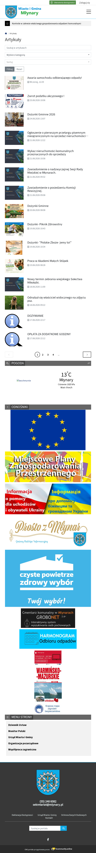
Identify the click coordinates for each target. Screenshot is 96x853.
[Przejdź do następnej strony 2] (87, 355)
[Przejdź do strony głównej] (23, 12)
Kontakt (49, 817)
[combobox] (48, 61)
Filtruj (10, 69)
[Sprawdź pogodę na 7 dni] (24, 380)
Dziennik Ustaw (17, 725)
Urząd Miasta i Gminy (20, 737)
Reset (19, 69)
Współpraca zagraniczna (22, 750)
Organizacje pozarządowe (23, 743)
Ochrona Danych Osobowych (73, 815)
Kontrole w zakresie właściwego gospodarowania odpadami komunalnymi (46, 23)
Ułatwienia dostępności (64, 2)
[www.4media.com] (61, 849)
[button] (88, 363)
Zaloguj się (84, 2)
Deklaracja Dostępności (22, 815)
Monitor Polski (16, 731)
